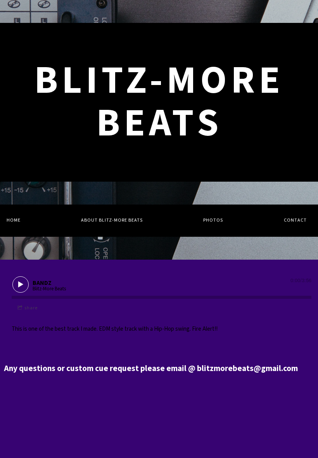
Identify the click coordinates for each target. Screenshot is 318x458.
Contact (295, 220)
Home (14, 220)
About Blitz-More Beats (112, 220)
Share (31, 308)
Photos (213, 220)
